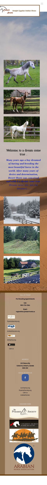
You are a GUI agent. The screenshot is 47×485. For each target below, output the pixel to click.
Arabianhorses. (25, 395)
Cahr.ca (25, 393)
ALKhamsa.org (25, 388)
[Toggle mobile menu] (42, 3)
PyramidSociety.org (25, 390)
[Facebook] (25, 377)
